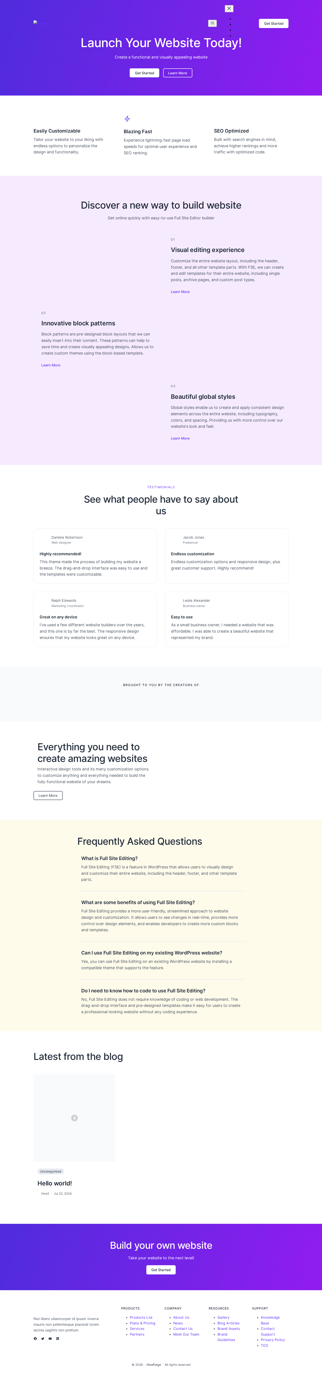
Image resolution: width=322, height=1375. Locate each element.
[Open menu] (212, 23)
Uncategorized (50, 1171)
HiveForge (154, 1364)
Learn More (180, 291)
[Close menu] (229, 8)
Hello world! (54, 1183)
